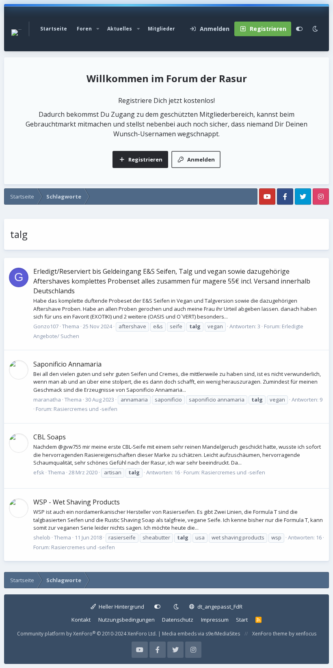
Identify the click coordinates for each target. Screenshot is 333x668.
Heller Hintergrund (120, 606)
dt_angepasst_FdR (219, 606)
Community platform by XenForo (87, 633)
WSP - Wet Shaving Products (76, 502)
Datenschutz (177, 619)
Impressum (215, 619)
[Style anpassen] (299, 29)
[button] (97, 29)
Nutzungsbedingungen (126, 619)
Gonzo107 (45, 326)
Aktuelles (119, 28)
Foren (84, 28)
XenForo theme (270, 633)
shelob (41, 537)
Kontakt (81, 619)
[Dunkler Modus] (315, 29)
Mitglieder (161, 28)
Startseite (53, 28)
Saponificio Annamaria (67, 364)
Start (242, 619)
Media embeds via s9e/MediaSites (201, 633)
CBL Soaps (49, 436)
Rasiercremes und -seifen (85, 409)
